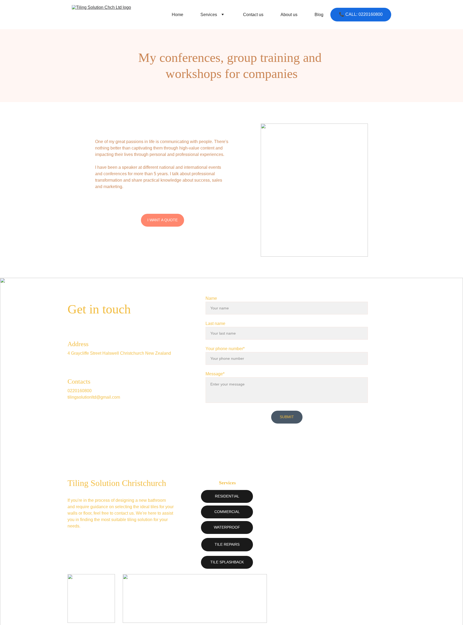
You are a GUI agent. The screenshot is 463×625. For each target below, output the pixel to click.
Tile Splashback (227, 562)
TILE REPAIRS (227, 544)
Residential (227, 496)
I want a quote (162, 220)
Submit (287, 417)
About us (289, 14)
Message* (215, 374)
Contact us (253, 14)
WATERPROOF (227, 527)
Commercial (227, 512)
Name (211, 298)
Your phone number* (225, 348)
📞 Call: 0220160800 (361, 14)
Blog (319, 14)
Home (177, 14)
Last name (215, 323)
